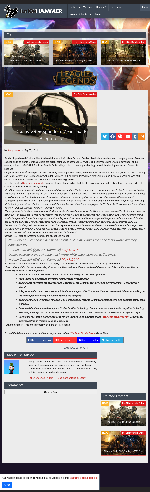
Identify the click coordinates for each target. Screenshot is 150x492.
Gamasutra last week (33, 183)
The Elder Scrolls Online (82, 333)
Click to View (51, 392)
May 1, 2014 (70, 250)
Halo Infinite (117, 7)
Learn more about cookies (83, 477)
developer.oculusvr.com (115, 316)
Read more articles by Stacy (71, 378)
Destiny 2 (101, 7)
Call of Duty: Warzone (81, 7)
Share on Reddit (90, 340)
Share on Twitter (113, 340)
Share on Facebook (41, 340)
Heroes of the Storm (80, 14)
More (98, 14)
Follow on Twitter (41, 378)
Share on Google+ (66, 340)
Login (145, 7)
